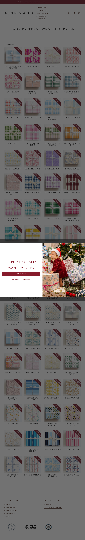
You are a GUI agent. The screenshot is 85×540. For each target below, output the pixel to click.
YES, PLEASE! (21, 273)
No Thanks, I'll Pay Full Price (21, 279)
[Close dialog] (83, 245)
